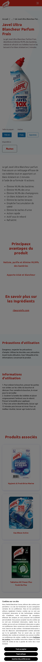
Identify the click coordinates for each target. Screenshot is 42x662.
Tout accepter (21, 649)
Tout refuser (21, 654)
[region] (21, 630)
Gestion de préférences (21, 659)
